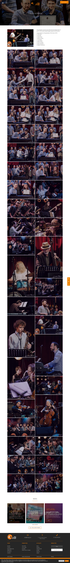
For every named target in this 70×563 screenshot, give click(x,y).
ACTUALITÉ (9, 551)
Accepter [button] (66, 560)
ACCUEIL (8, 545)
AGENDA (38, 547)
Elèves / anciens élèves (32, 509)
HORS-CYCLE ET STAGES (26, 550)
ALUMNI (38, 550)
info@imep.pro (27, 537)
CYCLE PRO (24, 545)
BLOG (38, 545)
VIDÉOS (38, 552)
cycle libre (34, 508)
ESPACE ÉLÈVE (39, 556)
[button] (32, 524)
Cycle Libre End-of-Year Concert (33, 512)
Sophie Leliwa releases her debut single (53, 513)
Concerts (29, 508)
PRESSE (52, 556)
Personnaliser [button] (61, 560)
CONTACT (9, 552)
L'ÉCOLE (8, 547)
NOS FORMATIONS (10, 548)
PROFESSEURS (39, 548)
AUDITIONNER (64, 2)
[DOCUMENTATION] (68, 278)
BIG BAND (23, 548)
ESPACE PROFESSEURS (26, 556)
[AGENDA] (68, 281)
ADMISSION (9, 550)
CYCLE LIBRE (24, 547)
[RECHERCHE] (68, 284)
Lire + (11, 520)
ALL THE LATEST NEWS (35, 527)
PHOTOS (38, 551)
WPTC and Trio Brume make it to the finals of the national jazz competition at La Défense (16, 512)
